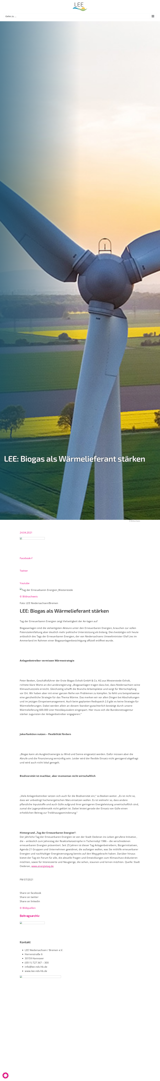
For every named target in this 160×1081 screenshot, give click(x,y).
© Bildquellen (28, 907)
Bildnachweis (135, 521)
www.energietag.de (42, 866)
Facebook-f (26, 558)
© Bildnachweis (29, 596)
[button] (5, 1075)
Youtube (25, 583)
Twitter (24, 570)
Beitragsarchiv (29, 915)
